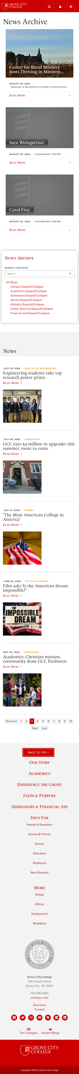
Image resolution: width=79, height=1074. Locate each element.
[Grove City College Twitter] (23, 1018)
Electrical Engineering (40, 368)
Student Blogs (50, 1033)
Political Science (37, 581)
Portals (39, 895)
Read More (11, 382)
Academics (39, 773)
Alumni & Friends (39, 834)
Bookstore (39, 923)
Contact (40, 1009)
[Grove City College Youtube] (39, 1018)
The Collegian (29, 1033)
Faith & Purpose (39, 795)
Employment (39, 914)
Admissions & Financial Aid (39, 806)
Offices (39, 904)
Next (35, 728)
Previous (11, 721)
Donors (39, 844)
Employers (39, 863)
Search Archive (16, 267)
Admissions (32, 439)
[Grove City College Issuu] (48, 1018)
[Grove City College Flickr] (56, 1018)
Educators (39, 853)
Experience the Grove (39, 784)
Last (44, 728)
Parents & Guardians (39, 825)
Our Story (39, 762)
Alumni (29, 510)
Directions (39, 1005)
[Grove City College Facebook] (14, 1018)
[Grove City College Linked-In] (65, 1018)
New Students (39, 872)
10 (70, 721)
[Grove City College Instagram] (31, 1018)
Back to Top (37, 752)
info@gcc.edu (39, 998)
